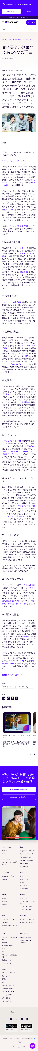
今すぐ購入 (31, 22)
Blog (10, 39)
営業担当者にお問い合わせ (19, 797)
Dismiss (28, 11)
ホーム (4, 39)
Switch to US (11, 11)
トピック (32, 29)
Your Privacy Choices (27, 1039)
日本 (12, 1012)
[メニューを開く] (3, 22)
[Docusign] (11, 22)
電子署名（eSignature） (9, 687)
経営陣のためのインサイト (23, 39)
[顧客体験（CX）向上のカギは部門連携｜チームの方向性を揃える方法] (17, 722)
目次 (4, 143)
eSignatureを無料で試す (19, 789)
